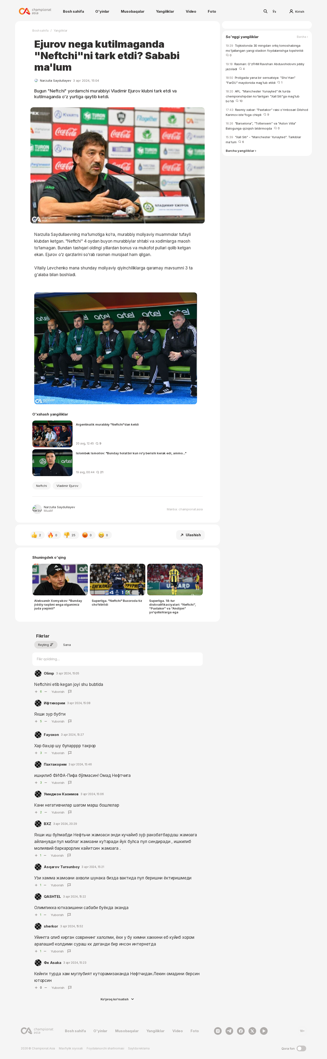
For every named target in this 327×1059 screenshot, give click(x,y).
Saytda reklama (138, 1048)
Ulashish (193, 535)
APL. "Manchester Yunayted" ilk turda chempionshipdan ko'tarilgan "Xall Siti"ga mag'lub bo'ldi (262, 96)
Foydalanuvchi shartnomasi (105, 1048)
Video (191, 11)
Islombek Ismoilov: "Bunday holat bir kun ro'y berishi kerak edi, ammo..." (131, 453)
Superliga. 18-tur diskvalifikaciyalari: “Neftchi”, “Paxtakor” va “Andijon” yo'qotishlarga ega (172, 606)
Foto (212, 11)
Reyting (43, 645)
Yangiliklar (165, 11)
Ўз (274, 11)
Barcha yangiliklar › (241, 151)
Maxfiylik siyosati (71, 1048)
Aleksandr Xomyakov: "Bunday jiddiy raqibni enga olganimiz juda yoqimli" (58, 604)
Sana (67, 645)
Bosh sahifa (73, 11)
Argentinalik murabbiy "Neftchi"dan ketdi (107, 424)
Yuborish (57, 692)
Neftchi (41, 486)
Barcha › (302, 37)
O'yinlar (102, 11)
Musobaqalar (132, 11)
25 (73, 535)
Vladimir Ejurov (67, 486)
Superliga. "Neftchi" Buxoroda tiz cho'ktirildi (117, 602)
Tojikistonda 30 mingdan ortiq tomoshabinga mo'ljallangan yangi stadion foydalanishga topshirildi (265, 50)
